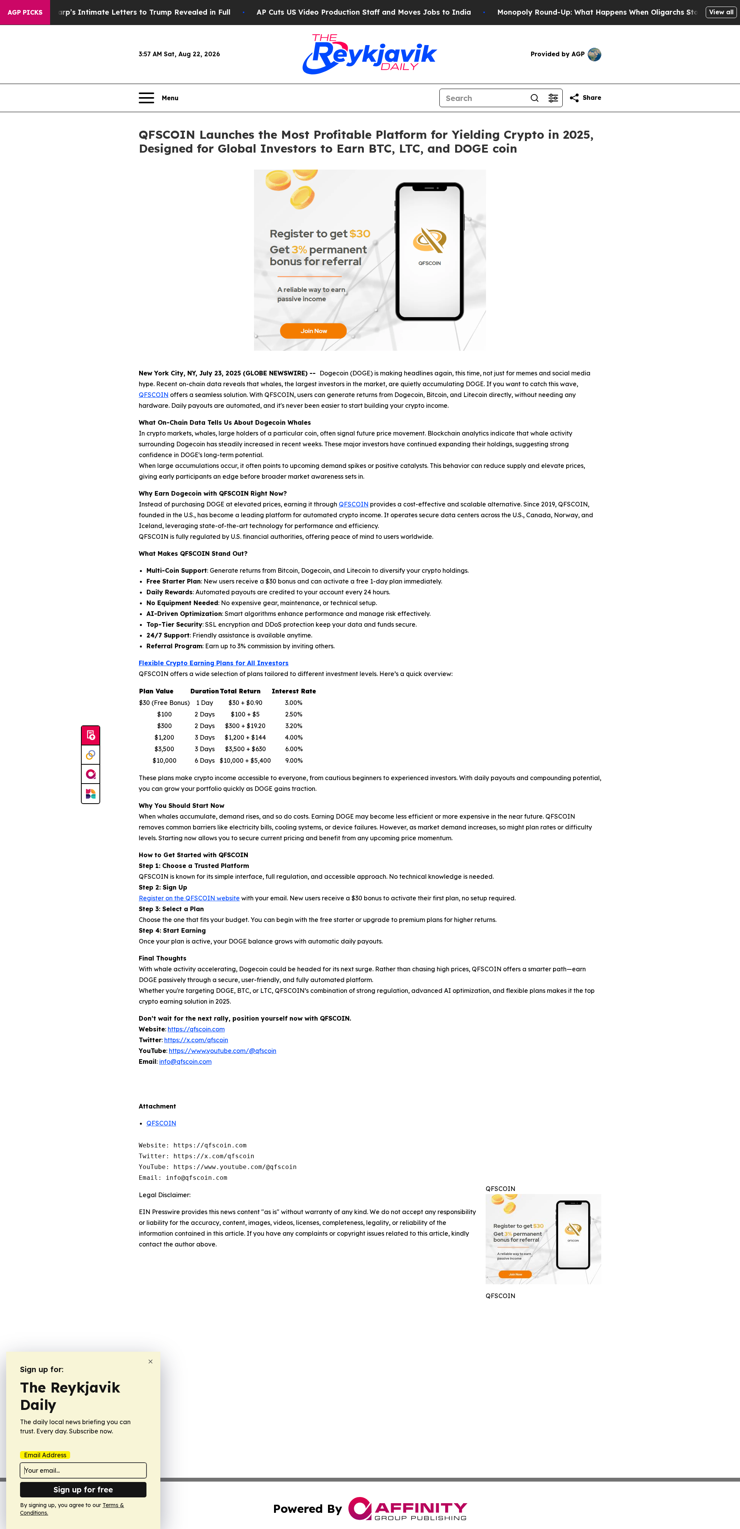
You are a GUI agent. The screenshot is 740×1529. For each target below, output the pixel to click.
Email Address (45, 1455)
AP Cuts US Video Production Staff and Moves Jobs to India (364, 12)
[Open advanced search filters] (553, 98)
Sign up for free (83, 1489)
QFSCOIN (161, 1123)
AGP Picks (25, 12)
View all (721, 12)
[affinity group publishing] (90, 774)
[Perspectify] (90, 755)
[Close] (150, 1361)
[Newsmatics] (90, 793)
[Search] (534, 98)
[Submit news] (90, 735)
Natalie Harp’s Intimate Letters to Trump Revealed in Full (127, 12)
